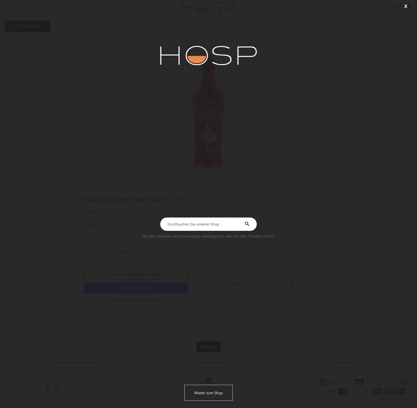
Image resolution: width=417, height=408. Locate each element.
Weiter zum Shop (208, 392)
